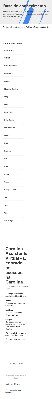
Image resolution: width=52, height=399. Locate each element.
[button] (16, 368)
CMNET (7, 58)
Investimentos (9, 127)
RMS (6, 166)
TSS (5, 213)
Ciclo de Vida (9, 50)
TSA (5, 205)
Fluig (6, 96)
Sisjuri (6, 182)
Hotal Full (8, 112)
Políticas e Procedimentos (13, 27)
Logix (6, 135)
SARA (6, 174)
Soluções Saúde (10, 190)
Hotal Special (9, 120)
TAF (5, 197)
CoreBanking (9, 73)
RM (5, 159)
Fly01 (6, 104)
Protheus (7, 151)
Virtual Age (8, 220)
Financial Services (11, 89)
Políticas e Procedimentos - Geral (38, 27)
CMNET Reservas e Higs (13, 65)
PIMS (6, 143)
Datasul (7, 81)
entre (15, 390)
